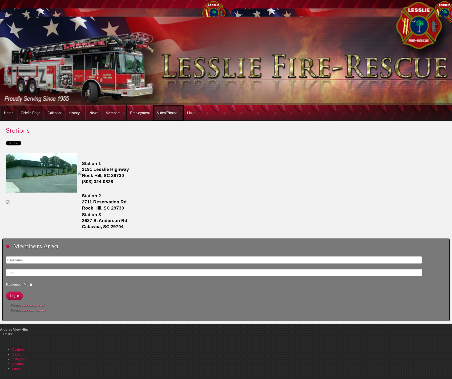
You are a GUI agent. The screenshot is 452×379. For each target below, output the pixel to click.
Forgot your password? (27, 305)
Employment (140, 113)
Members (113, 113)
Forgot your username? (28, 310)
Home (8, 113)
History (74, 113)
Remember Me (17, 284)
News (93, 113)
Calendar (54, 113)
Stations (18, 130)
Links (191, 113)
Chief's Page (30, 113)
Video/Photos (167, 113)
